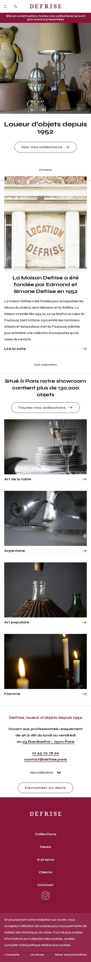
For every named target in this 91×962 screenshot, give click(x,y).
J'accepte (11, 954)
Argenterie (14, 551)
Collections (45, 834)
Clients (45, 872)
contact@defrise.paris (45, 759)
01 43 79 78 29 (45, 753)
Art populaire (16, 622)
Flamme (12, 694)
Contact (45, 885)
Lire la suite (15, 349)
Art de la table (17, 479)
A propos (45, 859)
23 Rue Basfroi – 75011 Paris (48, 742)
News (45, 847)
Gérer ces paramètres (71, 954)
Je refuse (37, 954)
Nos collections (41, 772)
